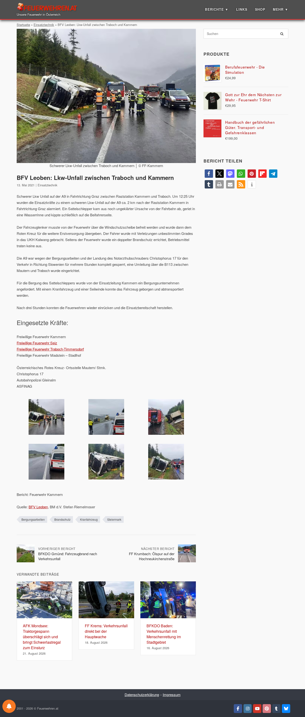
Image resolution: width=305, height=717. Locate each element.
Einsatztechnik (44, 24)
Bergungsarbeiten (33, 519)
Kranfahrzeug (89, 519)
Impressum (172, 694)
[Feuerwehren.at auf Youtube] (257, 708)
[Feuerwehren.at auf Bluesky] (286, 708)
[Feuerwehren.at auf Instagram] (248, 708)
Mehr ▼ (280, 9)
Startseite (23, 24)
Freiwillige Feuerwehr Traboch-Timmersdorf (50, 348)
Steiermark (114, 519)
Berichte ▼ (217, 9)
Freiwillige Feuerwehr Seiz (37, 342)
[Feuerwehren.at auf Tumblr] (276, 708)
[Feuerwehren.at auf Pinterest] (267, 708)
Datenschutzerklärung (142, 694)
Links (241, 9)
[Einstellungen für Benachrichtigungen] (9, 706)
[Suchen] (281, 34)
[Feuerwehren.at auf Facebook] (238, 708)
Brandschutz (62, 519)
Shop (260, 9)
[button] (209, 173)
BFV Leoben (38, 506)
